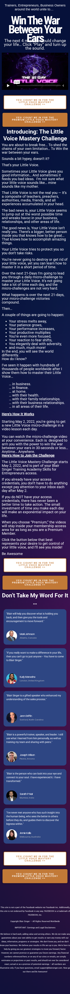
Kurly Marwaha (27, 677)
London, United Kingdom (32, 680)
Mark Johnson (27, 634)
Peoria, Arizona (27, 758)
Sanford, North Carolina (31, 719)
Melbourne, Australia (30, 836)
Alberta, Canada (28, 637)
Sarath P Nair (26, 794)
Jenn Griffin (26, 716)
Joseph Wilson (27, 755)
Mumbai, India (27, 797)
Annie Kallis (25, 833)
